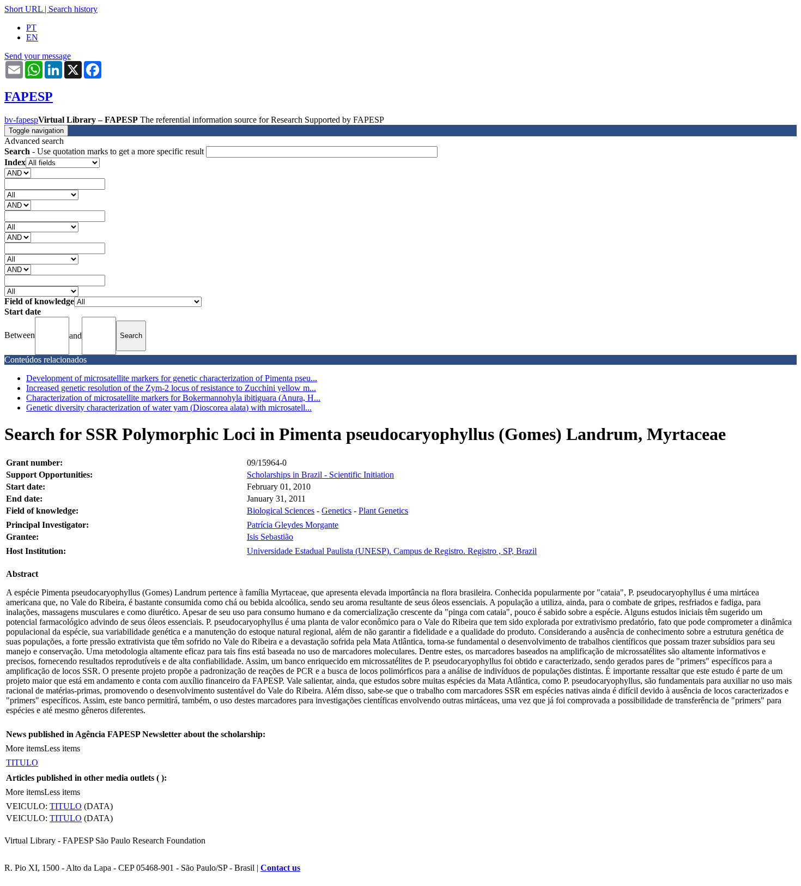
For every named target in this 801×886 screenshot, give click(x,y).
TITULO (22, 762)
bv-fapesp (21, 119)
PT (31, 27)
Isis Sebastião (270, 536)
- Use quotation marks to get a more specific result (105, 151)
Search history (73, 9)
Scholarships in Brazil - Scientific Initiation (320, 474)
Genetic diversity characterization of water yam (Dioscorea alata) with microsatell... (169, 407)
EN (32, 37)
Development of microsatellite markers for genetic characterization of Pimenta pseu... (171, 378)
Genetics (336, 510)
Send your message (37, 56)
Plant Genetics (383, 510)
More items (24, 748)
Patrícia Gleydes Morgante (292, 524)
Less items (62, 748)
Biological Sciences (280, 510)
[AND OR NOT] (17, 172)
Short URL (23, 9)
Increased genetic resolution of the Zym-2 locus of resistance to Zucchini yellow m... (171, 388)
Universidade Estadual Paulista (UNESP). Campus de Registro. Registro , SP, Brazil (392, 551)
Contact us (280, 867)
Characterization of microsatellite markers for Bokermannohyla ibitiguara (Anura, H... (173, 397)
